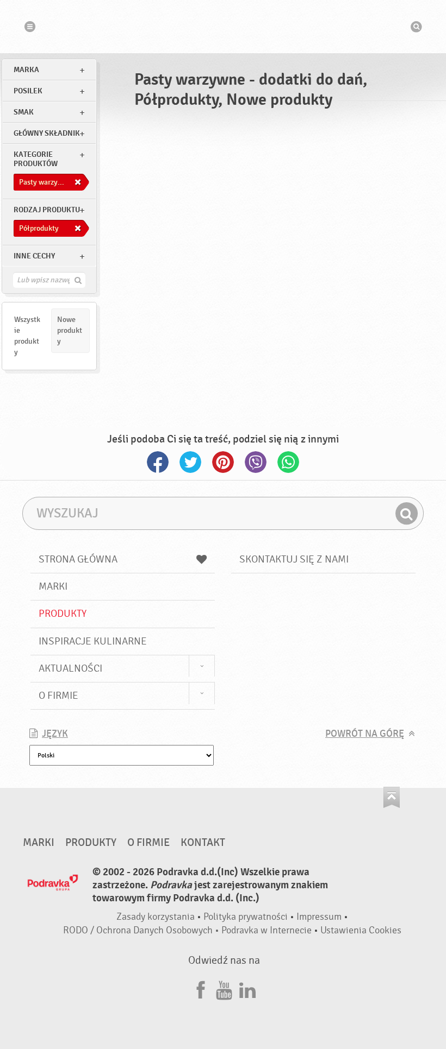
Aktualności (70, 668)
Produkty (62, 614)
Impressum (319, 916)
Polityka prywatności (245, 916)
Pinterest (223, 462)
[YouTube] (224, 988)
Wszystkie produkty (27, 336)
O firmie (58, 696)
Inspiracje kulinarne (93, 641)
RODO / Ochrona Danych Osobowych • (142, 930)
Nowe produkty (69, 330)
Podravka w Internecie (266, 930)
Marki (53, 586)
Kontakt (203, 842)
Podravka (223, 26)
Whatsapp (288, 462)
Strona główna (78, 559)
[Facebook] (201, 988)
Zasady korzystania (155, 916)
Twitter (190, 462)
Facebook (158, 462)
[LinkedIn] (247, 988)
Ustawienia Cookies (360, 930)
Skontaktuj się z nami (294, 559)
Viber (256, 462)
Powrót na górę (364, 734)
